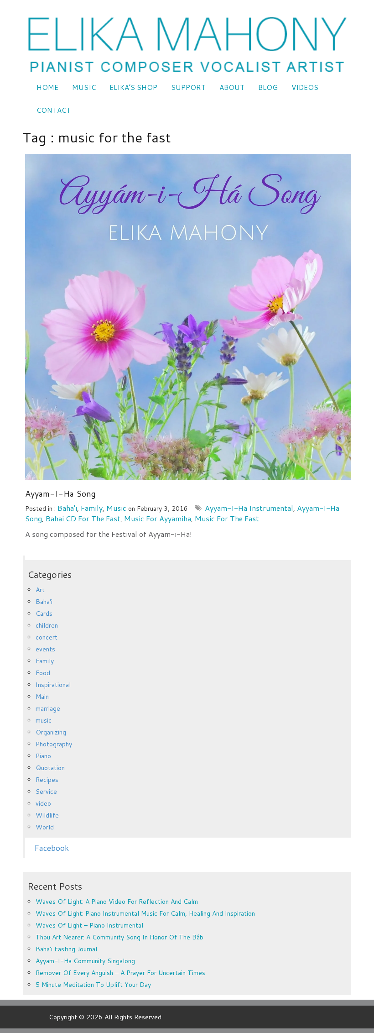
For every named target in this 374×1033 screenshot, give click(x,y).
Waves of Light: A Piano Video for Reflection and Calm (117, 901)
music (116, 508)
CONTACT (53, 110)
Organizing (51, 732)
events (45, 649)
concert (46, 637)
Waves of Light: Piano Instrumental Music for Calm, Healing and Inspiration (145, 913)
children (47, 625)
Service (46, 791)
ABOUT (231, 87)
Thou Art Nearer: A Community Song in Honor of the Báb (119, 937)
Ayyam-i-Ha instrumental (249, 508)
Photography (54, 744)
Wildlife (47, 815)
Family (92, 508)
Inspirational (53, 684)
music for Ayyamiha (157, 518)
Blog (268, 87)
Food (43, 672)
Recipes (47, 779)
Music (84, 87)
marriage (48, 708)
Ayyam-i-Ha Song (60, 493)
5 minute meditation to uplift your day (93, 984)
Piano (43, 755)
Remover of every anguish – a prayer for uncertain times (120, 972)
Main (42, 696)
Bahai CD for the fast (83, 518)
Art (40, 589)
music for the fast (227, 518)
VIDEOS (304, 87)
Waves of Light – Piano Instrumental (89, 925)
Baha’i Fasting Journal (66, 949)
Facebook (51, 848)
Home (47, 87)
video (43, 803)
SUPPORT (188, 87)
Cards (44, 613)
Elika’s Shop (133, 87)
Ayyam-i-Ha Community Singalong (85, 960)
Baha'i (67, 508)
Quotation (50, 767)
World (45, 827)
